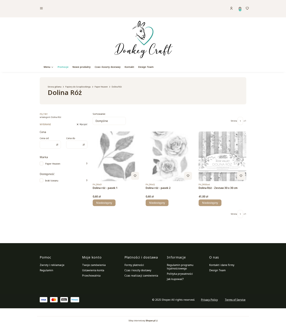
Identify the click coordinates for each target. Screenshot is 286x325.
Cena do (70, 138)
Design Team (217, 270)
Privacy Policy (209, 300)
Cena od (44, 138)
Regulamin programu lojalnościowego (180, 266)
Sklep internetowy (141, 320)
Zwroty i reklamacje (52, 265)
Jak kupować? (175, 279)
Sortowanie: (99, 113)
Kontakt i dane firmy (221, 265)
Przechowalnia (91, 275)
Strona (234, 120)
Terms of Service (235, 300)
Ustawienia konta (93, 270)
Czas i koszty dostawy (137, 270)
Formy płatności (134, 265)
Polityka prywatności (180, 274)
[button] (64, 9)
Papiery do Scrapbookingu (78, 86)
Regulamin (46, 270)
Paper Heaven (101, 86)
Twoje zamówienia (94, 265)
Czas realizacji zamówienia (141, 275)
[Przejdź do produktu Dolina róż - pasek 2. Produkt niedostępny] (169, 156)
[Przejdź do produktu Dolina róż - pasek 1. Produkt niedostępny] (116, 156)
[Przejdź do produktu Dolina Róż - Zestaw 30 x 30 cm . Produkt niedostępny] (222, 156)
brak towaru (51, 180)
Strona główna (54, 86)
